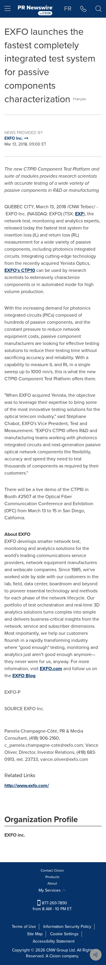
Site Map (35, 934)
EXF (79, 213)
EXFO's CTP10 (19, 270)
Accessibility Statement (53, 941)
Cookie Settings (64, 934)
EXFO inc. (14, 835)
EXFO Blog (23, 675)
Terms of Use (24, 926)
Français (79, 99)
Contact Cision (52, 870)
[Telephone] (83, 9)
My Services (50, 890)
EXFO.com (51, 668)
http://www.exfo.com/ (26, 785)
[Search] (98, 9)
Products (52, 877)
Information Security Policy (67, 926)
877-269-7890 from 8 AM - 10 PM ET (52, 906)
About (52, 883)
